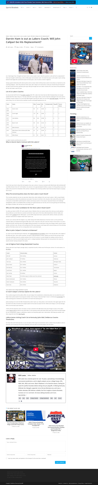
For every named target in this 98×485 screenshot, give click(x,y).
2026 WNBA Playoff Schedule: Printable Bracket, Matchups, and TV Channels (84, 149)
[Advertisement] (49, 21)
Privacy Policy (81, 483)
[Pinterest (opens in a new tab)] (89, 7)
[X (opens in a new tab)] (87, 7)
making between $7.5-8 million (37, 233)
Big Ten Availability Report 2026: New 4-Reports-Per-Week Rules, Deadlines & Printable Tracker (84, 93)
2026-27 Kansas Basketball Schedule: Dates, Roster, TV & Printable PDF (36, 424)
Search (71, 36)
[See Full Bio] (26, 395)
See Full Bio (21, 395)
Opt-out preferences (73, 483)
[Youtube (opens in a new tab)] (91, 7)
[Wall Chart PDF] (70, 2)
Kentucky (56, 276)
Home (7, 36)
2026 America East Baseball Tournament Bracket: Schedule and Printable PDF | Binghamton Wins (56, 428)
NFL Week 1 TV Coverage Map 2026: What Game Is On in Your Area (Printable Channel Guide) (84, 88)
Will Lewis (10, 47)
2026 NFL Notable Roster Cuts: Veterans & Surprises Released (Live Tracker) (83, 77)
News (32, 47)
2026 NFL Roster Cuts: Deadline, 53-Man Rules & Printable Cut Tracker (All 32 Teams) (83, 124)
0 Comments (40, 47)
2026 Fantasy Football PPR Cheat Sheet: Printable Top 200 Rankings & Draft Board (83, 143)
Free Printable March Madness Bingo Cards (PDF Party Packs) (15, 423)
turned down (60, 296)
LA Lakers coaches (25, 95)
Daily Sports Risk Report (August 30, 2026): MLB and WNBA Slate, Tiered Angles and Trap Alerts (84, 83)
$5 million (8, 249)
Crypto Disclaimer (88, 483)
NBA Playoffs (22, 314)
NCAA (11, 36)
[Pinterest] (21, 401)
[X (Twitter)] (19, 401)
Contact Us (65, 483)
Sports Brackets (12, 7)
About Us (60, 483)
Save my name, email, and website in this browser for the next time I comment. (27, 458)
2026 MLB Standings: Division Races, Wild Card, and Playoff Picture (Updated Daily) (83, 131)
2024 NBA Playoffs (54, 98)
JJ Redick (15, 214)
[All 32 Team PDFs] (58, 2)
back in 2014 (12, 310)
